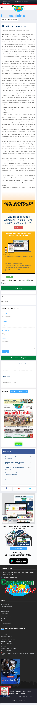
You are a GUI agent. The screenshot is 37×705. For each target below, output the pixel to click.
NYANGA (3, 646)
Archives (3, 632)
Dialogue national (6, 620)
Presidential (5, 691)
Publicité (23, 696)
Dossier (3, 618)
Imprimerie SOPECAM (7, 636)
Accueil (4, 19)
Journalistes (4, 613)
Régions (22, 693)
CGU (19, 696)
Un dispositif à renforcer (25, 364)
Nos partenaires (5, 609)
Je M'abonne (18, 228)
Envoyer (6, 352)
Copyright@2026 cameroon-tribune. (10, 696)
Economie (18, 691)
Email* (4, 321)
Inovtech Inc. (22, 700)
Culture (29, 691)
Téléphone (6, 330)
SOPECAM (4, 634)
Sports (4, 693)
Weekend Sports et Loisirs (8, 648)
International (10, 693)
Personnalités (5, 611)
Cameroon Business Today (8, 639)
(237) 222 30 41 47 (7, 1)
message (5, 339)
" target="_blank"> (22, 280)
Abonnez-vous (23, 391)
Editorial (17, 693)
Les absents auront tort (8, 364)
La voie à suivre (6, 376)
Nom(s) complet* (8, 313)
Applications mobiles (6, 606)
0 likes (14, 370)
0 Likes (28, 30)
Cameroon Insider (6, 641)
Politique (12, 691)
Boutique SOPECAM (6, 643)
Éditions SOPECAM (6, 650)
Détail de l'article (12, 19)
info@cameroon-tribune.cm (21, 1)
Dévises (32, 696)
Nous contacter (6, 3)
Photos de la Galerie (6, 616)
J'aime (8, 277)
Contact (27, 696)
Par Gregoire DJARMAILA (8, 30)
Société (24, 691)
